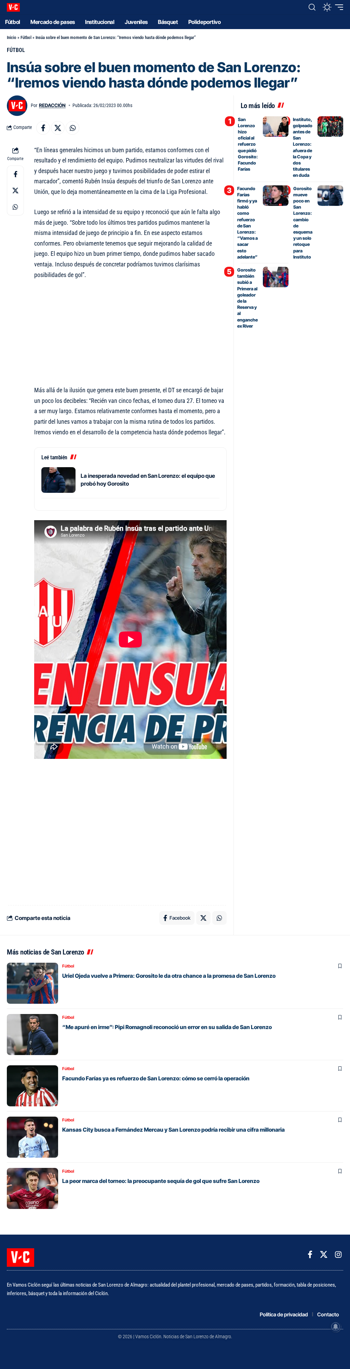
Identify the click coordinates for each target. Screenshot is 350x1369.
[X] (323, 1254)
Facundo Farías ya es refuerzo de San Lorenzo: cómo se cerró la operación (156, 1078)
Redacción (52, 105)
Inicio (11, 37)
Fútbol (26, 37)
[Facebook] (310, 1254)
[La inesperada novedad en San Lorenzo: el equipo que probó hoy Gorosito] (58, 480)
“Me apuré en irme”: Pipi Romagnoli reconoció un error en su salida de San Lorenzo (167, 1027)
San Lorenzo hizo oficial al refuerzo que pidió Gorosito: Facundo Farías (248, 144)
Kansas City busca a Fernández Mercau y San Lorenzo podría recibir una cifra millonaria (173, 1129)
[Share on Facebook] (43, 128)
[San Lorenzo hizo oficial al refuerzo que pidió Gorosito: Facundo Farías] (275, 126)
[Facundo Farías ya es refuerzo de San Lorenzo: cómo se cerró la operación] (32, 1085)
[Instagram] (338, 1254)
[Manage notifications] (335, 1326)
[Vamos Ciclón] (13, 7)
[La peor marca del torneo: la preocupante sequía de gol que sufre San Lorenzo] (32, 1188)
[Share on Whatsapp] (72, 128)
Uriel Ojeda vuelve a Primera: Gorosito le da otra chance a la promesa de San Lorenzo (168, 975)
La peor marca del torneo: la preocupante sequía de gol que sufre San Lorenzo (160, 1180)
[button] (312, 7)
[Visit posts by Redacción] (17, 105)
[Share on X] (58, 128)
